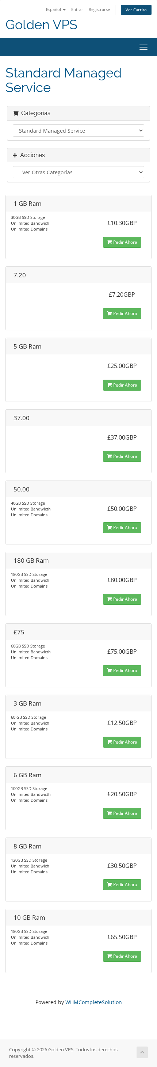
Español (54, 9)
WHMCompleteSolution (93, 1002)
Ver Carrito (136, 9)
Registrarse (99, 9)
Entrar (77, 9)
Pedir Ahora (124, 242)
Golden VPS (41, 25)
